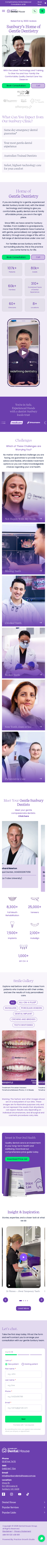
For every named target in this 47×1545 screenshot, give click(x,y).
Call (38, 85)
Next (24, 1419)
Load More (23, 1308)
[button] (23, 352)
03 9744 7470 (9, 1461)
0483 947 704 (9, 1468)
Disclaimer (7, 1531)
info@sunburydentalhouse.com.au (18, 1475)
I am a (8, 1360)
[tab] (20, 1300)
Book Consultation (16, 85)
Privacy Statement (22, 1531)
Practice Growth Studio (24, 1539)
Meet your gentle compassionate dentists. (23, 813)
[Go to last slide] (5, 1299)
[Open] (3, 11)
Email (8, 1402)
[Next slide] (41, 1299)
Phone (8, 1391)
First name (10, 1368)
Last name (10, 1380)
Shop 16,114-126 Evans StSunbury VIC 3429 (10, 1486)
